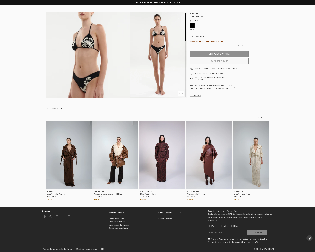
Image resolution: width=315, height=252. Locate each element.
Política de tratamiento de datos (57, 249)
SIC (102, 249)
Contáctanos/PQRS (117, 219)
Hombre (224, 226)
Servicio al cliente (117, 213)
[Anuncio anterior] (5, 2)
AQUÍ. (257, 242)
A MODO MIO (52, 191)
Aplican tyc (226, 88)
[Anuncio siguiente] (310, 2)
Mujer (213, 226)
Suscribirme (256, 233)
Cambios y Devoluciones (120, 228)
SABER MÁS (199, 79)
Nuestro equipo (165, 219)
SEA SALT (196, 13)
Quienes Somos (165, 213)
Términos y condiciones (86, 249)
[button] (261, 118)
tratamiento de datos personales (244, 239)
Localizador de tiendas (119, 225)
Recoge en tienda (117, 222)
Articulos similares (56, 108)
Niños (235, 226)
